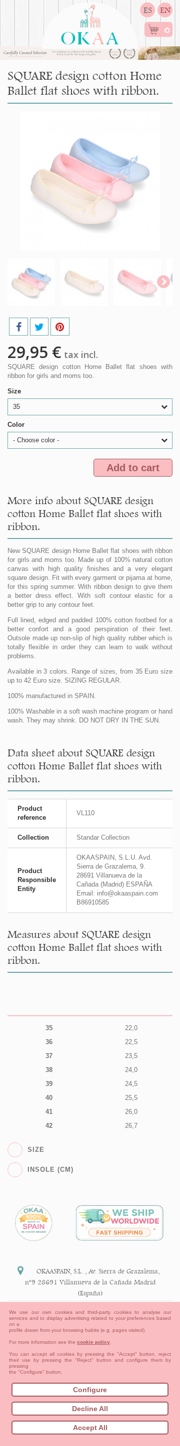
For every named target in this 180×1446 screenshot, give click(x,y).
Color (17, 424)
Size (15, 391)
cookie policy (93, 1342)
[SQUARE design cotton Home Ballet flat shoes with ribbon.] (31, 282)
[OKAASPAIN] (90, 22)
